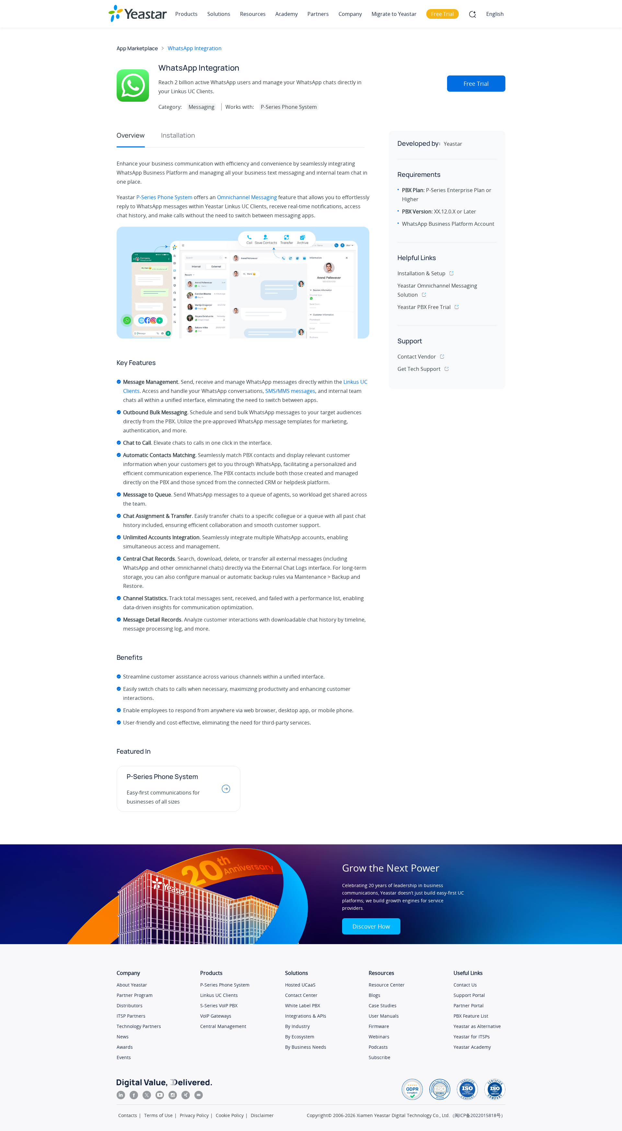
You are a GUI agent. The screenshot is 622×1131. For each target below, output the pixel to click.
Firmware (379, 1026)
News (123, 1037)
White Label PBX (302, 1005)
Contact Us (465, 985)
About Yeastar (132, 985)
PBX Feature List (471, 1016)
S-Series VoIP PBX (218, 1005)
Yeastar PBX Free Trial (424, 307)
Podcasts (378, 1047)
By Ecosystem (299, 1037)
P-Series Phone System (164, 197)
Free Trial (476, 83)
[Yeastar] (138, 13)
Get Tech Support (419, 368)
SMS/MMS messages (290, 390)
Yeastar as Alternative (477, 1026)
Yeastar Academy (472, 1047)
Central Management (223, 1026)
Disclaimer (262, 1115)
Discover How (371, 926)
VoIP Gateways (215, 1016)
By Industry (297, 1026)
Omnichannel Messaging (247, 197)
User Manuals (384, 1016)
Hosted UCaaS (300, 985)
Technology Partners (139, 1026)
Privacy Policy (194, 1115)
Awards (125, 1047)
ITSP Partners (131, 1016)
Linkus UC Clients (219, 995)
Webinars (379, 1037)
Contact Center (301, 995)
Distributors (130, 1005)
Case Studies (383, 1005)
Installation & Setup (421, 273)
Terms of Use (158, 1115)
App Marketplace (137, 48)
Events (124, 1057)
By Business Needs (305, 1047)
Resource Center (387, 985)
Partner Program (135, 995)
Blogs (374, 995)
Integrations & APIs (305, 1016)
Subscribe (379, 1057)
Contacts (127, 1115)
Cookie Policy (230, 1115)
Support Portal (469, 995)
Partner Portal (469, 1005)
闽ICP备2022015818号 (478, 1115)
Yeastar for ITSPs (472, 1037)
